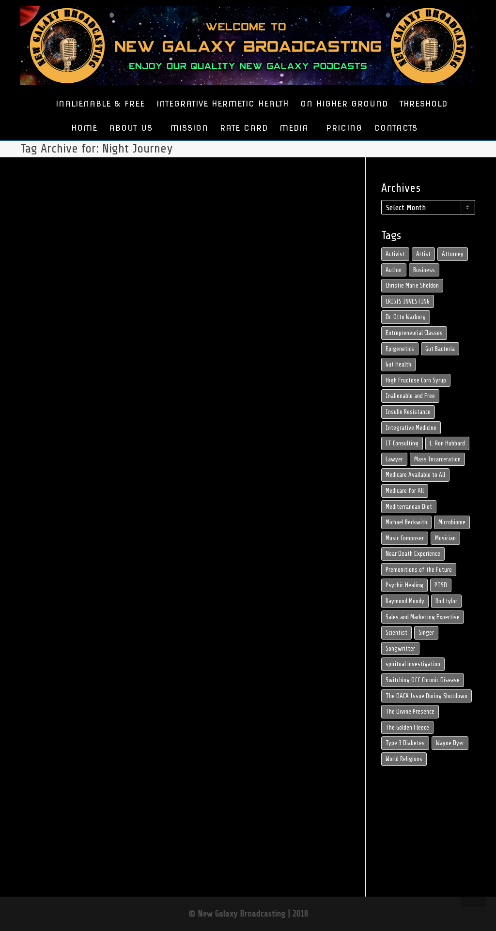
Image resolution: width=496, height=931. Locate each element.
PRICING (344, 128)
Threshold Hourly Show (63, 566)
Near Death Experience (413, 553)
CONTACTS (396, 128)
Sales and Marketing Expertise (423, 617)
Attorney (453, 254)
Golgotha (82, 598)
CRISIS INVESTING (408, 301)
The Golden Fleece (407, 727)
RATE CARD (244, 128)
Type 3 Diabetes (405, 743)
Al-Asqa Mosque (73, 571)
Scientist (396, 632)
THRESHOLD (424, 103)
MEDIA (295, 128)
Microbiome (451, 522)
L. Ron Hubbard (447, 443)
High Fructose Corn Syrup (416, 380)
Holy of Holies (57, 614)
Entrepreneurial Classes (414, 332)
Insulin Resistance (408, 411)
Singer (426, 632)
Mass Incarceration (437, 459)
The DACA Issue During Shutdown (426, 696)
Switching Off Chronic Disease (423, 680)
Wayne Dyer (450, 743)
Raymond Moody (405, 601)
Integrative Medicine (411, 427)
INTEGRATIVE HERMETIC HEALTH (222, 103)
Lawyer (394, 459)
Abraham (53, 571)
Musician (445, 538)
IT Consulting (402, 443)
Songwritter (400, 648)
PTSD (440, 585)
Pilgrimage (55, 635)
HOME (84, 128)
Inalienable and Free (410, 395)
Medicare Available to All (415, 474)
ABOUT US (132, 128)
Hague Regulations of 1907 (66, 603)
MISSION (189, 128)
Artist (423, 254)
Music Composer (405, 538)
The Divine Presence (410, 711)
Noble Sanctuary (71, 630)
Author (394, 270)
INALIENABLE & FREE (100, 103)
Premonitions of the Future (419, 569)
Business (424, 270)
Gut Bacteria (440, 348)
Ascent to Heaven (60, 577)
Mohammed (68, 625)
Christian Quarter (76, 582)
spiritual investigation (413, 664)
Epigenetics (400, 348)
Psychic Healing (404, 585)
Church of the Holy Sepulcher (67, 587)
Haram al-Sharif (59, 609)
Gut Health (398, 364)
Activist (395, 254)
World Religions (404, 759)
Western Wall (75, 646)
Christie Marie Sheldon (412, 285)
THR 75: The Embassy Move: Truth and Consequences (66, 540)
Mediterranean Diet (409, 506)
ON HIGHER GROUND (344, 103)
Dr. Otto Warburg (406, 317)
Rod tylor (446, 601)
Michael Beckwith (406, 522)
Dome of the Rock (60, 593)
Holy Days (79, 609)
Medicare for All (405, 490)
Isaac (73, 614)
